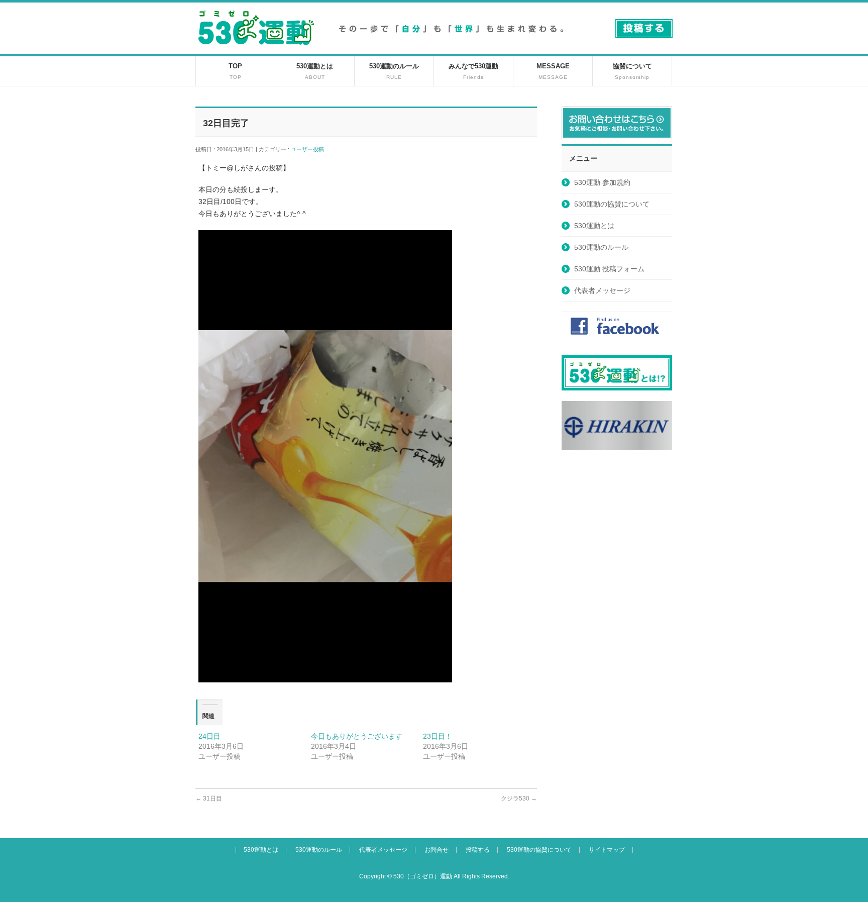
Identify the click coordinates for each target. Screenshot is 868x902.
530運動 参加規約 (602, 182)
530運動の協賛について (611, 204)
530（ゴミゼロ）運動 (422, 876)
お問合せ (436, 850)
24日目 (209, 736)
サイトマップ (607, 850)
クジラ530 (519, 798)
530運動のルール (601, 247)
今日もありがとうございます (356, 736)
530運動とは (594, 226)
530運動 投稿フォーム (609, 269)
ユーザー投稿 (310, 149)
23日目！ (437, 736)
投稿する (478, 850)
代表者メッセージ (602, 290)
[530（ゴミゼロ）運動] (256, 48)
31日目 (208, 798)
